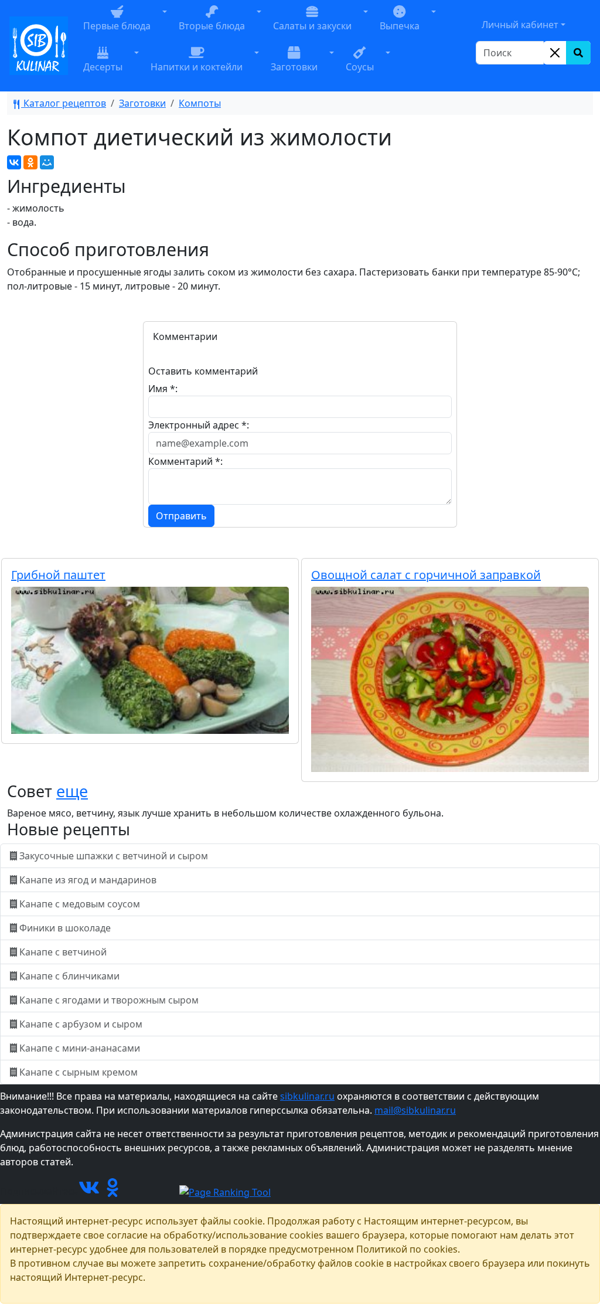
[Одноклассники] (30, 162)
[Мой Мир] (47, 162)
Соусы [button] (360, 66)
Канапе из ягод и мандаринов (88, 879)
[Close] (555, 53)
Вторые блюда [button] (212, 25)
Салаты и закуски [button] (312, 25)
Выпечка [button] (400, 25)
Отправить (181, 515)
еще (72, 791)
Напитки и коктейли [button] (197, 66)
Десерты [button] (102, 66)
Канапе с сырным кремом (78, 1072)
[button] (164, 25)
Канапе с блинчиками (69, 976)
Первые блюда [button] (117, 25)
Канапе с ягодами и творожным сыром (109, 1000)
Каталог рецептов (63, 103)
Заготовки (142, 103)
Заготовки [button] (294, 66)
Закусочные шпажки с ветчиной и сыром (113, 855)
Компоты (200, 103)
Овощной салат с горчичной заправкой (426, 575)
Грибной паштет (58, 575)
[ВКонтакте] (14, 162)
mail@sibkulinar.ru (415, 1110)
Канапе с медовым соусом (79, 903)
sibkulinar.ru (307, 1096)
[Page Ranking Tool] (225, 1191)
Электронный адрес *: (198, 425)
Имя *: (163, 388)
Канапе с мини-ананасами (79, 1048)
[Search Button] (578, 52)
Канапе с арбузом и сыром (81, 1024)
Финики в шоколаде (65, 927)
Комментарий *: (185, 461)
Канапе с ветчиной (63, 951)
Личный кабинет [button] (520, 24)
